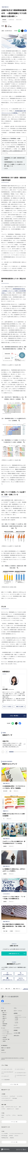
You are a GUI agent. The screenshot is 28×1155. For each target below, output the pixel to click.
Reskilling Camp (4, 1137)
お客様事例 (4, 1037)
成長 (10, 791)
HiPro (2, 1117)
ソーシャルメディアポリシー (6, 1003)
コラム (15, 1008)
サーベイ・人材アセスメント (7, 1033)
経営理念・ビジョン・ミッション (20, 1017)
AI (3, 818)
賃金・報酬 (5, 931)
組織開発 (4, 846)
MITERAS (11, 1135)
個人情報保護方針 (4, 1045)
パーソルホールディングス (6, 1069)
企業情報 (15, 1013)
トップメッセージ (18, 1015)
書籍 (3, 1021)
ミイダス (3, 1108)
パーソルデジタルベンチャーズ (20, 1076)
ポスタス (16, 1135)
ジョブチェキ (12, 1096)
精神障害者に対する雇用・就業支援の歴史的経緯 (14, 158)
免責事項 (2, 1050)
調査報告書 (4, 1014)
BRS (20, 1106)
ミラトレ (14, 1115)
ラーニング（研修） (6, 1031)
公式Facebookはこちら (7, 979)
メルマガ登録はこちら (7, 974)
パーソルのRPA (4, 1133)
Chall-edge (14, 1098)
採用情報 (15, 1030)
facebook (2, 1001)
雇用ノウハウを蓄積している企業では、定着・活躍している (14, 165)
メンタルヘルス (11, 19)
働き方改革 (5, 791)
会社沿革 (16, 1022)
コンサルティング (6, 1030)
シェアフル (8, 1115)
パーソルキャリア (5, 1076)
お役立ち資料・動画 (6, 1039)
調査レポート (5, 811)
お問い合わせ (16, 1035)
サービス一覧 (5, 1035)
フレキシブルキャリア (5, 1098)
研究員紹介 (4, 1025)
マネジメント (4, 21)
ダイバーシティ (19, 19)
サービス (3, 1028)
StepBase (12, 1137)
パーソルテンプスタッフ (20, 1069)
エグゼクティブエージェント (11, 1106)
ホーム (2, 1008)
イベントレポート (6, 893)
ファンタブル (19, 1096)
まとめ (6, 168)
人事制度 (11, 931)
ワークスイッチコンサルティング (16, 1133)
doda (2, 1106)
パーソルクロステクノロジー (20, 1072)
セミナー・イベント (18, 1010)
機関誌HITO (5, 1018)
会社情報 (16, 1019)
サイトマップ (3, 1052)
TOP (2, 988)
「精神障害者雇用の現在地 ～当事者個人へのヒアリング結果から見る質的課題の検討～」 (13, 291)
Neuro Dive (20, 1115)
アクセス (16, 1020)
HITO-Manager (4, 1135)
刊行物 (4, 1020)
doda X (17, 1108)
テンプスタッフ (4, 1096)
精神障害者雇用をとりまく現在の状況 (13, 162)
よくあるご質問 (17, 1033)
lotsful (2, 1115)
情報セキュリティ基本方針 (5, 1047)
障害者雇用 (4, 19)
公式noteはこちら (20, 979)
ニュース (15, 1025)
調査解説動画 (5, 1023)
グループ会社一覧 (14, 1084)
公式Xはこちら (21, 974)
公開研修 (4, 1041)
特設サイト (4, 1016)
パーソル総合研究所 (5, 1079)
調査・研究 (8, 988)
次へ (6, 751)
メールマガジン (17, 1027)
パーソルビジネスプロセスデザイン (7, 1072)
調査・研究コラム (5, 7)
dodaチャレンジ (10, 1108)
